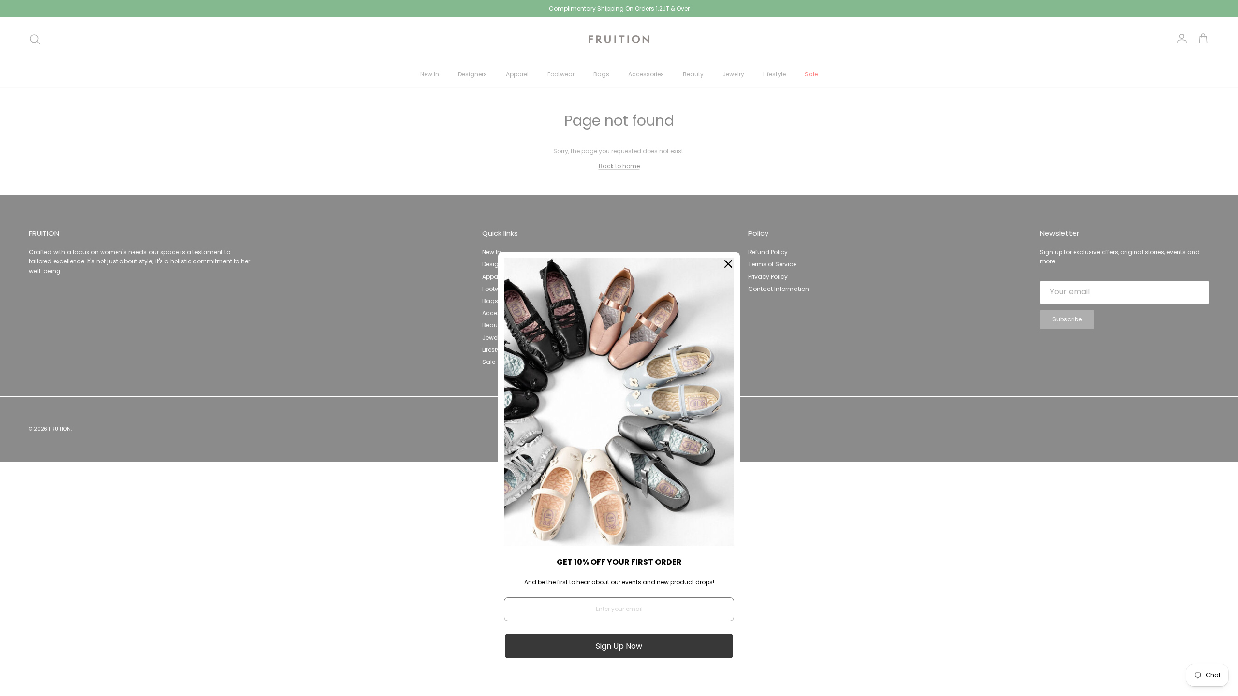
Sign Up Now (619, 646)
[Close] (728, 264)
